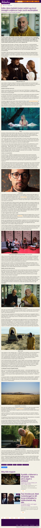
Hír (16, 1)
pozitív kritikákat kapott (33, 101)
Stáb (3, 518)
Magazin (20, 1)
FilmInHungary (26, 525)
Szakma (37, 525)
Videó (34, 1)
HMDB (21, 525)
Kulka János (10, 464)
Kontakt (16, 518)
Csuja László (4, 464)
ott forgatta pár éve (19, 408)
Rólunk (12, 518)
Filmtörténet (32, 525)
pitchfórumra (20, 215)
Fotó (37, 1)
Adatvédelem (22, 518)
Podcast (25, 1)
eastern (15, 464)
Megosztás (5, 467)
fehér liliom (19, 464)
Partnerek (7, 518)
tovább (23, 490)
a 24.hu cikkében (24, 197)
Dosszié (30, 1)
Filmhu (17, 525)
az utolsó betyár (25, 464)
